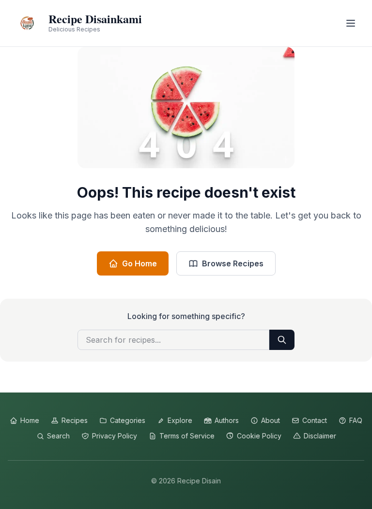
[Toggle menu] (350, 23)
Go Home (139, 263)
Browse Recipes (233, 263)
